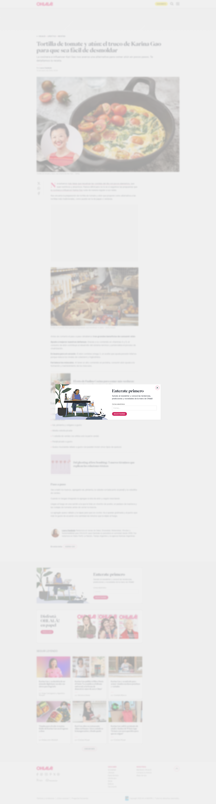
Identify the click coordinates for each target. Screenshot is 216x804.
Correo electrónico (118, 404)
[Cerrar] (157, 388)
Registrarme (119, 414)
